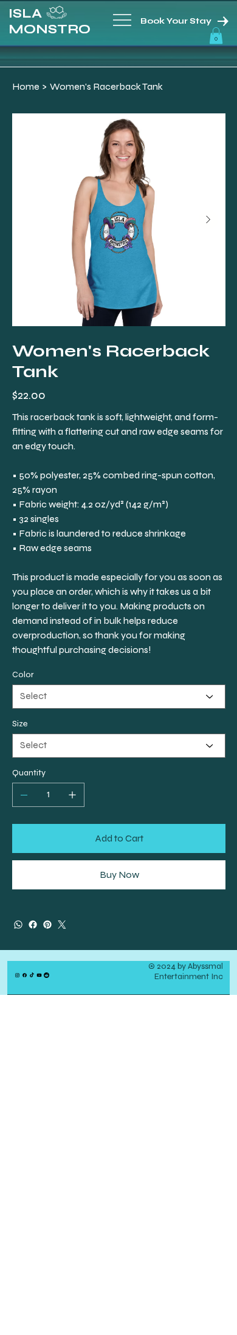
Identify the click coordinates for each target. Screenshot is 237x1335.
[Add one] (72, 795)
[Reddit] (46, 975)
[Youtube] (39, 975)
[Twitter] (62, 924)
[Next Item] (208, 219)
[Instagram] (17, 975)
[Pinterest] (47, 924)
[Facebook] (33, 924)
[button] (216, 35)
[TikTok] (32, 975)
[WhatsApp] (18, 924)
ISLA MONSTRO (50, 21)
